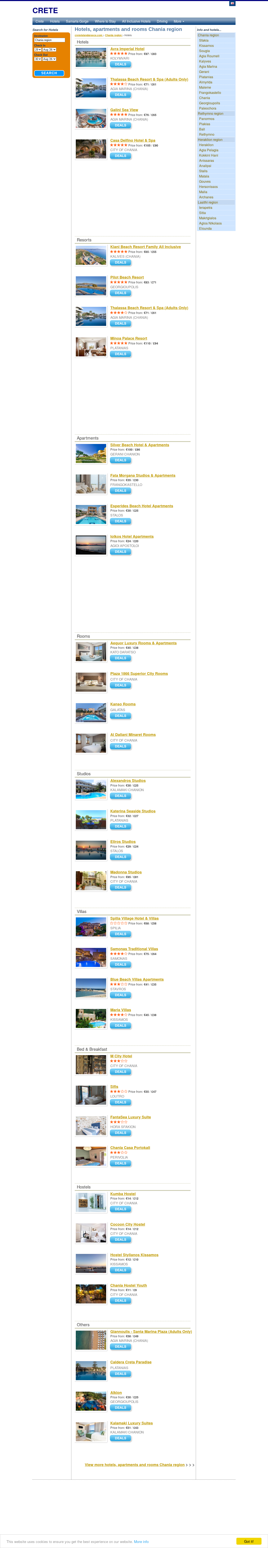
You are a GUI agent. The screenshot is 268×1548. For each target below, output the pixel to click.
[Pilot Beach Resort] (121, 293)
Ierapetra (205, 207)
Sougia (204, 50)
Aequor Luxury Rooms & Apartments (143, 643)
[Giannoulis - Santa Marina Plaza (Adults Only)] (121, 1347)
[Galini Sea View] (121, 125)
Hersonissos (208, 186)
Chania (204, 97)
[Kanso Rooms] (121, 716)
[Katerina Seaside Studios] (121, 826)
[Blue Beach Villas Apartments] (121, 995)
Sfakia (204, 40)
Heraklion (206, 144)
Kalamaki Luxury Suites (131, 1423)
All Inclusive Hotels (136, 21)
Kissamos (206, 45)
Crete (40, 21)
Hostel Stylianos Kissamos (134, 1254)
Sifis (114, 1086)
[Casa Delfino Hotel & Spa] (121, 156)
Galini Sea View (124, 109)
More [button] (178, 21)
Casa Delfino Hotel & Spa (132, 140)
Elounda (205, 228)
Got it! (249, 1541)
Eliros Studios (123, 841)
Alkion (116, 1392)
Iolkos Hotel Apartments (132, 536)
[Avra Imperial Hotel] (121, 64)
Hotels (55, 21)
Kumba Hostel (123, 1193)
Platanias (206, 76)
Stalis (203, 170)
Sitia (202, 212)
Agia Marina (208, 66)
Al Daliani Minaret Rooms (133, 734)
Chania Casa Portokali (130, 1147)
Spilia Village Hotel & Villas (134, 918)
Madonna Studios (126, 872)
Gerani (204, 71)
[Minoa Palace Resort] (121, 354)
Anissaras (206, 160)
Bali (202, 129)
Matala (204, 176)
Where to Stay (105, 21)
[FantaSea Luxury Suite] (121, 1133)
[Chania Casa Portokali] (121, 1163)
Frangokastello (210, 92)
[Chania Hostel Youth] (121, 1300)
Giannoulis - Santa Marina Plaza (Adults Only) (151, 1331)
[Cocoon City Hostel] (121, 1239)
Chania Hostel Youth (128, 1285)
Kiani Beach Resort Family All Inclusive (145, 246)
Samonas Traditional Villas (134, 948)
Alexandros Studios (128, 780)
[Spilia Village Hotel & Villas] (121, 934)
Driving (162, 21)
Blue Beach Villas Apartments (137, 979)
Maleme (205, 87)
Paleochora (207, 108)
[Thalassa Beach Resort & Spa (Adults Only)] (121, 95)
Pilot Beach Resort (127, 277)
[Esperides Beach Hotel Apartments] (121, 521)
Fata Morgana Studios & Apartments (142, 475)
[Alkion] (121, 1408)
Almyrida (205, 82)
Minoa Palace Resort (128, 338)
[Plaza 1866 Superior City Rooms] (121, 685)
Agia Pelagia (208, 150)
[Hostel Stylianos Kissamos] (121, 1270)
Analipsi (205, 165)
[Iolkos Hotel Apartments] (121, 552)
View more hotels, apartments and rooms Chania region (135, 1464)
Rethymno (206, 134)
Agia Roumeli (209, 56)
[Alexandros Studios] (121, 796)
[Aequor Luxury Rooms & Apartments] (121, 658)
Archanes (206, 197)
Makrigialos (207, 217)
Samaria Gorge (77, 21)
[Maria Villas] (121, 1025)
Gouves (205, 181)
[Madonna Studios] (121, 887)
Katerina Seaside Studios (133, 811)
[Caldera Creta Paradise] (121, 1374)
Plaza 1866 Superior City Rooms (139, 673)
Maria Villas (120, 1009)
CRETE (45, 10)
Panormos (206, 118)
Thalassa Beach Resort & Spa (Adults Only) (149, 79)
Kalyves (205, 61)
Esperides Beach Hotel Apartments (141, 506)
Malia (203, 191)
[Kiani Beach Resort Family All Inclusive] (121, 262)
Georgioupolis (209, 103)
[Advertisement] (132, 205)
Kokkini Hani (208, 155)
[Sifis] (121, 1102)
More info (141, 1541)
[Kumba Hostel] (121, 1209)
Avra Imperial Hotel (127, 48)
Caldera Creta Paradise (131, 1362)
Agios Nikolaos (210, 223)
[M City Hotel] (121, 1072)
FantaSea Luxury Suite (130, 1117)
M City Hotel (121, 1056)
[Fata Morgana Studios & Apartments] (121, 490)
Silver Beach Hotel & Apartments (139, 445)
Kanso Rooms (123, 704)
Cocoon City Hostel (127, 1224)
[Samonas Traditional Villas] (121, 964)
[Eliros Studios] (121, 857)
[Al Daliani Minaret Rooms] (121, 746)
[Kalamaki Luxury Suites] (121, 1438)
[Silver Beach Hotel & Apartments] (121, 460)
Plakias (204, 123)
